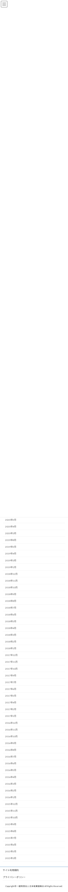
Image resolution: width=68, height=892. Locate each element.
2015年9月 (10, 824)
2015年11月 (11, 810)
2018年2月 (10, 641)
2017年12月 (11, 655)
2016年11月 (11, 729)
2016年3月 (10, 783)
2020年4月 (10, 526)
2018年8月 (10, 601)
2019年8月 (10, 540)
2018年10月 (11, 587)
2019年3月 (10, 560)
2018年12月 (11, 573)
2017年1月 (10, 716)
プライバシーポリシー (14, 877)
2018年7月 (10, 607)
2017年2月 (10, 709)
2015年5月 (10, 851)
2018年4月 (10, 628)
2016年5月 (10, 770)
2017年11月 (11, 661)
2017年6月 (10, 689)
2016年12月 (11, 722)
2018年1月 (10, 648)
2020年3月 (10, 533)
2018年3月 (10, 634)
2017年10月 (11, 668)
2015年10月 (11, 817)
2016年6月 (10, 763)
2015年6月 (10, 844)
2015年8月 (10, 831)
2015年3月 (10, 858)
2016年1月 (10, 797)
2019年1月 (10, 567)
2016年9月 (10, 743)
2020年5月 (10, 519)
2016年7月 (10, 756)
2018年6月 (10, 614)
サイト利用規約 (11, 870)
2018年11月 (11, 580)
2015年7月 (10, 837)
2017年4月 (10, 702)
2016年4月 (10, 776)
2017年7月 (10, 682)
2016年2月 (10, 790)
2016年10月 (11, 736)
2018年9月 (10, 594)
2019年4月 (10, 553)
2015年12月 (11, 804)
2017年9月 (10, 675)
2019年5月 (10, 546)
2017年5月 (10, 695)
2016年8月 (10, 749)
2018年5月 (10, 621)
